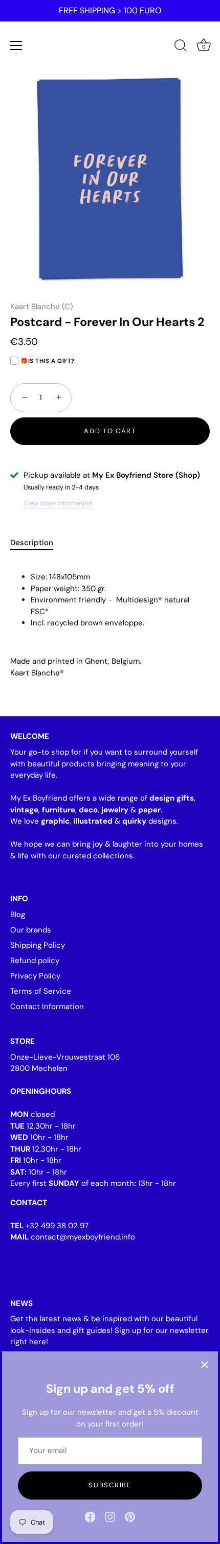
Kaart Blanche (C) (41, 306)
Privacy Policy (35, 976)
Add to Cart (110, 431)
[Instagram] (110, 1516)
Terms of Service (40, 991)
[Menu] (16, 45)
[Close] (204, 1364)
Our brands (30, 930)
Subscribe (110, 1485)
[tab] (36, 543)
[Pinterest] (130, 1516)
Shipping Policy (37, 945)
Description (31, 542)
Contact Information (47, 1006)
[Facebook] (90, 1516)
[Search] (180, 47)
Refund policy (34, 960)
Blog (17, 914)
